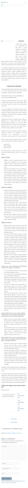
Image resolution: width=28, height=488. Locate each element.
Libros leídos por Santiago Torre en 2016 (13, 433)
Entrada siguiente (14, 422)
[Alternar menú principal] (25, 2)
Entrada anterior (14, 418)
